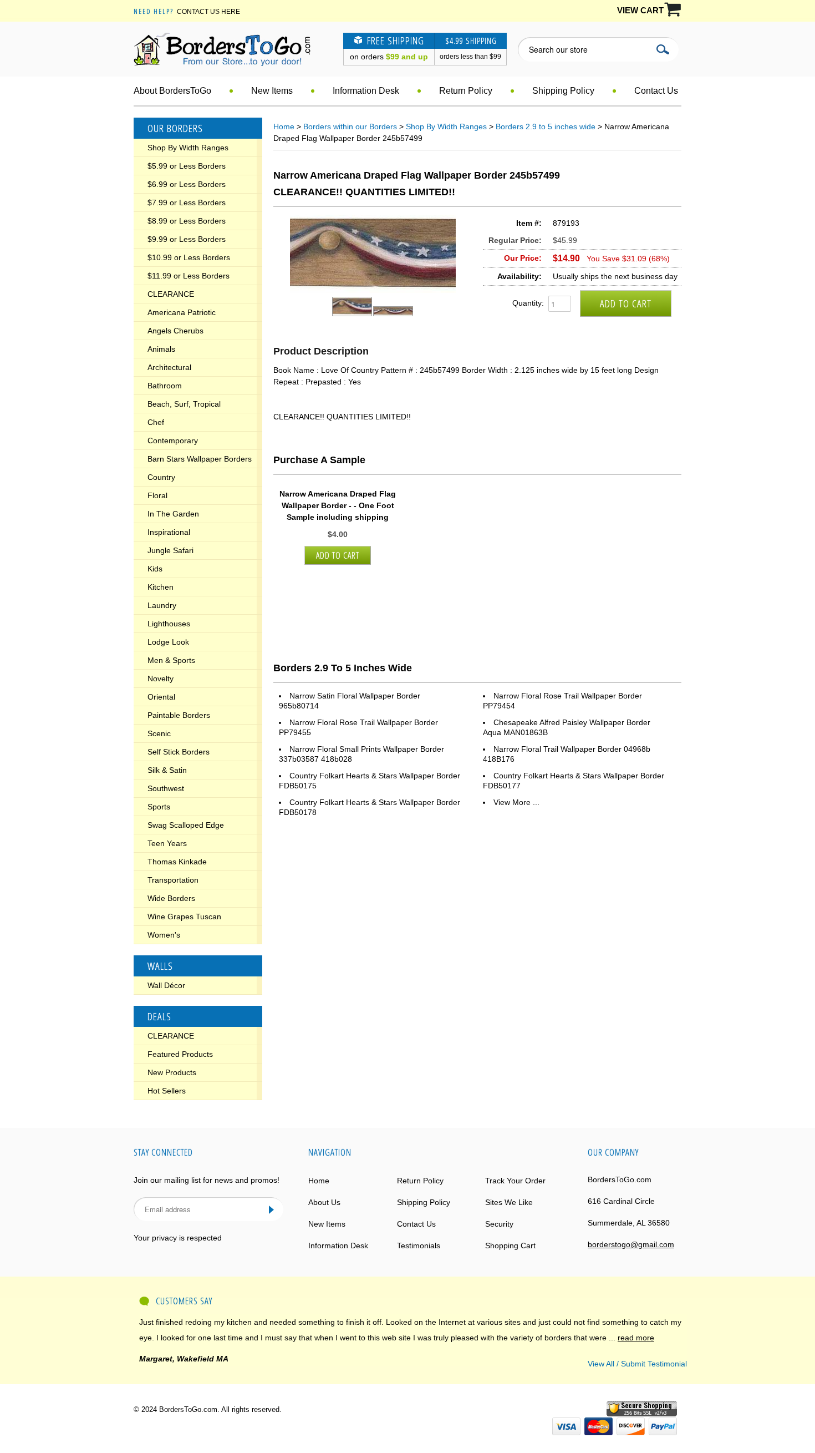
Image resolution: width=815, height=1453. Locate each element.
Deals (159, 1016)
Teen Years (167, 843)
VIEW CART (640, 10)
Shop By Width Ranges (187, 147)
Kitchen (160, 587)
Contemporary (172, 440)
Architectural (169, 367)
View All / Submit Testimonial (637, 1363)
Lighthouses (168, 623)
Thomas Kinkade (177, 861)
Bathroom (164, 385)
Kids (154, 568)
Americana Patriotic (181, 312)
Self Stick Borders (178, 751)
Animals (161, 349)
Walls (160, 966)
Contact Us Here (208, 12)
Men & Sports (171, 660)
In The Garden (173, 513)
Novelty (160, 678)
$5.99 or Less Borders (186, 165)
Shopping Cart (510, 1245)
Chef (155, 422)
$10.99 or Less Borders (188, 257)
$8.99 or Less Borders (186, 220)
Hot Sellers (166, 1090)
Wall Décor (166, 985)
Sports (158, 806)
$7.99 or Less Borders (186, 202)
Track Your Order (515, 1180)
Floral (157, 495)
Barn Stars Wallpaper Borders (199, 458)
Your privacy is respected (178, 1237)
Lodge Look (168, 641)
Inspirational (168, 532)
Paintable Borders (178, 715)
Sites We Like (509, 1202)
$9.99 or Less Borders (186, 239)
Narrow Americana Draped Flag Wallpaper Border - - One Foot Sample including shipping (337, 505)
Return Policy (465, 90)
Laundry (161, 605)
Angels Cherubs (175, 330)
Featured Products (180, 1054)
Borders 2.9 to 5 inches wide (545, 126)
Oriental (161, 696)
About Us (324, 1202)
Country (161, 477)
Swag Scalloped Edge (185, 825)
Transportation (172, 879)
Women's (163, 934)
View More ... (516, 802)
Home (283, 126)
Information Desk (366, 90)
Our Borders (175, 128)
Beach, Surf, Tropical (184, 403)
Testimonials (418, 1245)
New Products (171, 1072)
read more (636, 1337)
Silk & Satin (167, 770)
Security (499, 1223)
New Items (272, 90)
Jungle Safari (170, 550)
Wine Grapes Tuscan (184, 916)
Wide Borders (171, 898)
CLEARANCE (170, 294)
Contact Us (656, 90)
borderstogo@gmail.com (631, 1244)
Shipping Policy (563, 90)
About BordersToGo (172, 90)
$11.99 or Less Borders (188, 275)
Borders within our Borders (350, 126)
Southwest (165, 788)
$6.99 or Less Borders (186, 184)
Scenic (159, 733)
